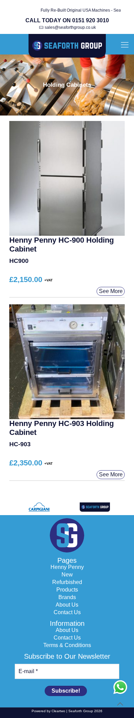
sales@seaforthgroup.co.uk (70, 27)
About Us (67, 605)
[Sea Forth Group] (67, 46)
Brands (67, 597)
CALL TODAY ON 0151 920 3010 (67, 20)
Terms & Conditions (67, 645)
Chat (120, 687)
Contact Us (67, 612)
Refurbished (67, 582)
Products (67, 590)
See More (111, 291)
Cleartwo (58, 711)
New (67, 574)
